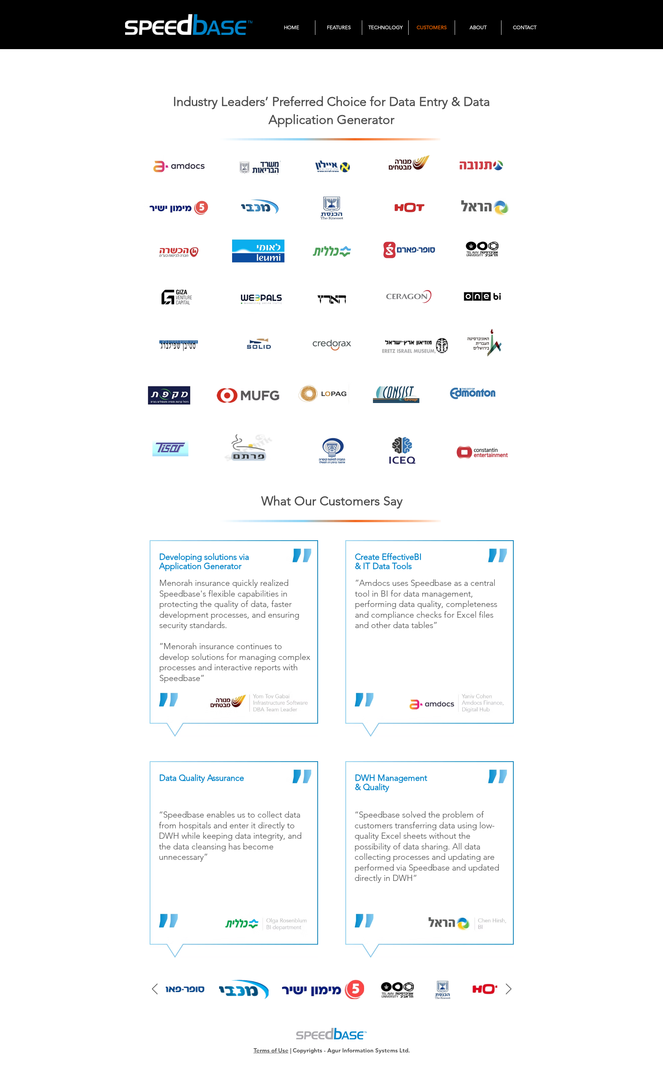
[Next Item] (508, 989)
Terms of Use (271, 1050)
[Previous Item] (154, 989)
